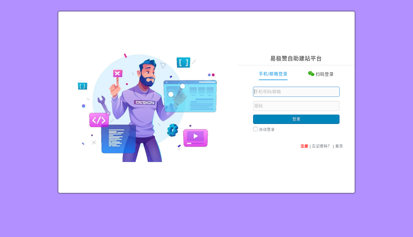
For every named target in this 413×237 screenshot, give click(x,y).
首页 (339, 146)
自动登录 (267, 130)
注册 (304, 146)
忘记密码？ (322, 146)
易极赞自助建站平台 (296, 59)
